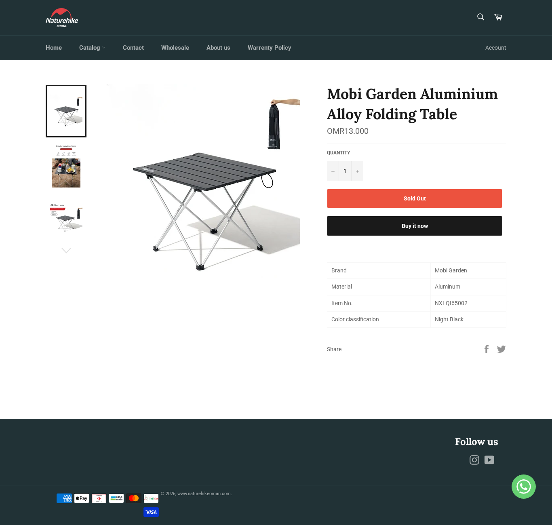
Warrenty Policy (269, 47)
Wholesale (175, 47)
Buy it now (415, 226)
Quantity (338, 153)
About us (218, 47)
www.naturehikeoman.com (204, 493)
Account (495, 47)
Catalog (90, 47)
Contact (133, 47)
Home (54, 47)
